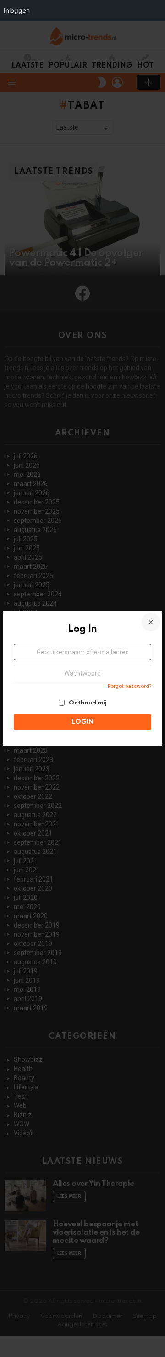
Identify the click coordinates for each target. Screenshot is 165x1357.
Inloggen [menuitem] (17, 10)
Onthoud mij (87, 703)
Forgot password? (129, 686)
